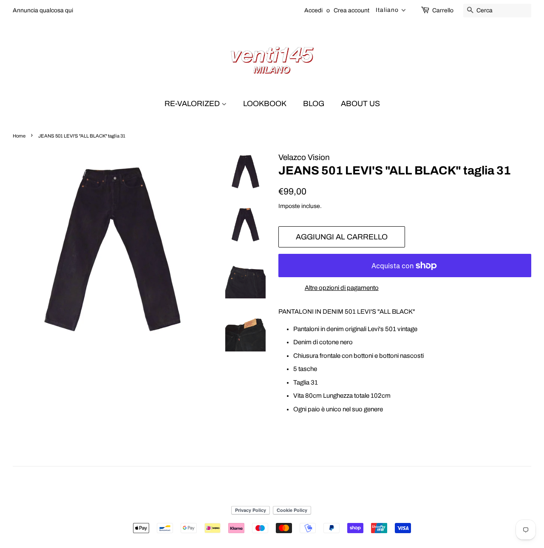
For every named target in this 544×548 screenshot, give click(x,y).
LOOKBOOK (264, 103)
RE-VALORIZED (192, 103)
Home (19, 135)
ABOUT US (360, 103)
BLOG (313, 103)
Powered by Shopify (314, 497)
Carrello (442, 10)
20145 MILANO (269, 497)
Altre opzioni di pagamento (342, 287)
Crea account (351, 10)
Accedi (313, 10)
